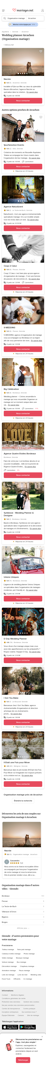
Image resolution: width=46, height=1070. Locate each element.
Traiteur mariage (8, 950)
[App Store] (10, 1029)
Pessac (5, 901)
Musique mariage (22, 958)
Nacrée (7, 79)
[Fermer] (42, 1036)
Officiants (16, 979)
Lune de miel (22, 975)
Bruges (5, 922)
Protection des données (11, 1002)
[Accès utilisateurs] (42, 10)
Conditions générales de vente (13, 998)
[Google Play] (27, 1029)
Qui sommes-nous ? (29, 1012)
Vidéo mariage (7, 958)
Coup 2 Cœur (10, 266)
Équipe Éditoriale (8, 1015)
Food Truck (6, 979)
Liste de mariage (8, 975)
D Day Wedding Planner (15, 638)
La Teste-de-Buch (9, 906)
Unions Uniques (11, 577)
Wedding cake (36, 975)
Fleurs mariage (24, 971)
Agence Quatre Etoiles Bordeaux (20, 453)
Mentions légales (17, 995)
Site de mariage (33, 1015)
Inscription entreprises (10, 1012)
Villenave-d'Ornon (9, 912)
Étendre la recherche (23, 801)
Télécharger (23, 1060)
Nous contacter (23, 101)
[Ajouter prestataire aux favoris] (40, 51)
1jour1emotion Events (14, 145)
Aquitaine (5, 32)
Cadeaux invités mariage (11, 954)
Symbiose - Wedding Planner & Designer (19, 514)
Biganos (5, 917)
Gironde (15, 32)
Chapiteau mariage (27, 966)
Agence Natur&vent (13, 206)
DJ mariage (28, 979)
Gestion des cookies (31, 1002)
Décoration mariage (9, 966)
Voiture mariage (8, 962)
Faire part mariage (24, 950)
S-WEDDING (9, 327)
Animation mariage (9, 971)
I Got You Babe (11, 698)
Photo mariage (29, 954)
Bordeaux (6, 896)
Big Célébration (11, 389)
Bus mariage (21, 962)
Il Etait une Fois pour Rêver (17, 762)
